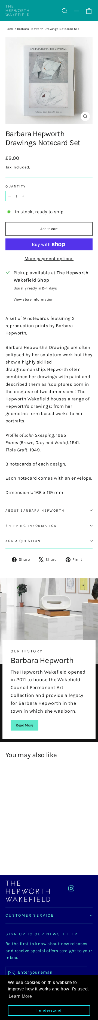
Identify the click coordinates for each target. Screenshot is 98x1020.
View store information (33, 299)
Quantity (15, 186)
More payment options (49, 258)
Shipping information (31, 526)
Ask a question (23, 541)
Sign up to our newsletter (41, 934)
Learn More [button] (20, 996)
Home (9, 29)
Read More (24, 725)
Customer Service (29, 915)
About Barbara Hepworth (35, 510)
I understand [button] (49, 1010)
